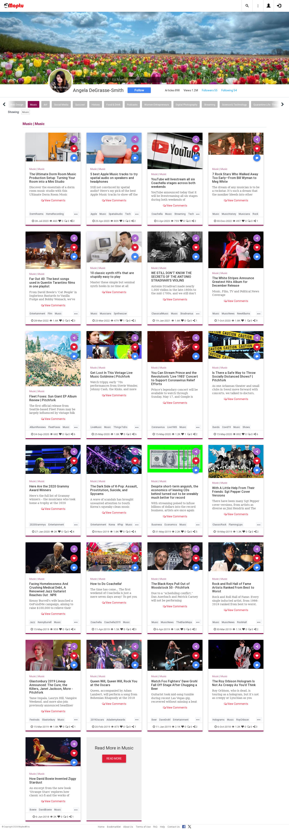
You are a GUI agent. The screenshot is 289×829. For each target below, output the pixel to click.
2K (55, 531)
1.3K (238, 531)
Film (50, 313)
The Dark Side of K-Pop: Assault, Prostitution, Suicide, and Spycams (114, 490)
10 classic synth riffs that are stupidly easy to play (112, 275)
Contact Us (174, 826)
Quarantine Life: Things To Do (270, 104)
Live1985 (172, 427)
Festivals (35, 719)
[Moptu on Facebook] (183, 826)
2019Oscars (97, 719)
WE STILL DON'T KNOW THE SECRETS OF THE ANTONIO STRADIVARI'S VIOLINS (171, 276)
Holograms (219, 719)
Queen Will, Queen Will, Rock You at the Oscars (113, 683)
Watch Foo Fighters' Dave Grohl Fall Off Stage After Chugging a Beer (174, 685)
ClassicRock (219, 524)
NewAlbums (243, 313)
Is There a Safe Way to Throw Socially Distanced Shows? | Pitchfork (234, 376)
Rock (255, 213)
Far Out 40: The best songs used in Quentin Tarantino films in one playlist (52, 282)
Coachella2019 (112, 622)
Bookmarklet (114, 826)
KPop (120, 524)
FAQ (155, 826)
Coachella (157, 213)
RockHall (242, 622)
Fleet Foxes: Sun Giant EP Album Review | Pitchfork (53, 398)
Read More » (53, 148)
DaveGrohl (164, 719)
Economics (171, 524)
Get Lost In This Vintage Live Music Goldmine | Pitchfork (111, 374)
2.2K (177, 531)
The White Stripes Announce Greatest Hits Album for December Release (233, 281)
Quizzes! (80, 104)
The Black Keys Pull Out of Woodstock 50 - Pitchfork (170, 585)
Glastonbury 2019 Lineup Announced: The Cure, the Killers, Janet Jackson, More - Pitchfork (51, 686)
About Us (128, 826)
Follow (139, 90)
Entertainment (37, 313)
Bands (216, 427)
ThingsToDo (120, 427)
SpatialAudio (115, 213)
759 (176, 221)
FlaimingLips (236, 524)
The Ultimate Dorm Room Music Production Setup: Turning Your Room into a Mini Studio (52, 177)
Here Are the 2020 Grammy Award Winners (49, 488)
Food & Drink (113, 104)
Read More (114, 758)
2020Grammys (38, 524)
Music (33, 104)
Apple (94, 213)
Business (157, 524)
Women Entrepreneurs (156, 104)
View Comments (54, 200)
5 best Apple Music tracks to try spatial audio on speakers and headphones (114, 177)
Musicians (244, 213)
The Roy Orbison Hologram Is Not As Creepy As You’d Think (234, 683)
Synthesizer (120, 313)
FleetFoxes (54, 427)
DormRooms (36, 213)
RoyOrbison (242, 719)
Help (162, 826)
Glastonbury (48, 719)
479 (116, 320)
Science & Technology (234, 104)
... (76, 213)
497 (238, 221)
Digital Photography (186, 104)
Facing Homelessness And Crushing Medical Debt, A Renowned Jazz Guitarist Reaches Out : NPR (48, 589)
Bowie (33, 809)
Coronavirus (158, 427)
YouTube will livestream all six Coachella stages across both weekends (173, 183)
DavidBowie (45, 809)
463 (55, 221)
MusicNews (228, 313)
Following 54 (229, 90)
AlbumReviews (38, 427)
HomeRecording (55, 213)
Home (101, 826)
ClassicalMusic (160, 313)
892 (238, 434)
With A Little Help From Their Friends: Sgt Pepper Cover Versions (233, 491)
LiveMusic (96, 427)
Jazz (32, 622)
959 (55, 629)
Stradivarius (186, 313)
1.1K (238, 629)
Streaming (209, 104)
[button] (247, 6)
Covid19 (226, 427)
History (96, 104)
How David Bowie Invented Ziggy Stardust (52, 780)
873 (116, 726)
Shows (246, 427)
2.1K (177, 726)
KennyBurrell (45, 622)
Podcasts (132, 104)
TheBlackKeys (184, 622)
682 (55, 434)
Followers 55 (209, 90)
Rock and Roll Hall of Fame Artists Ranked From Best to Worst (233, 587)
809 (116, 221)
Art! (45, 104)
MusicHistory (229, 213)
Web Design (16, 104)
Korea (112, 524)
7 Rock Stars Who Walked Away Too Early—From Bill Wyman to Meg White (235, 177)
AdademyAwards (116, 719)
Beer (154, 719)
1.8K (237, 320)
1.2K (177, 434)
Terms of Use (143, 826)
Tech (128, 213)
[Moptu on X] (189, 826)
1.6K (55, 320)
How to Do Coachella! (106, 584)
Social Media (61, 104)
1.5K (116, 629)
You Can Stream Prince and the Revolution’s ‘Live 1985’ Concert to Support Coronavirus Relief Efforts (174, 378)
